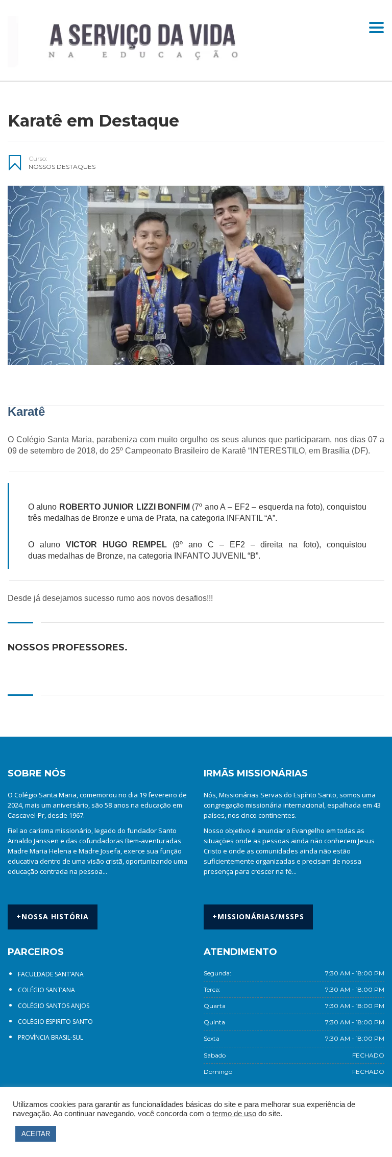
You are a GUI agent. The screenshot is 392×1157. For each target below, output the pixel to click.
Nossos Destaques (62, 166)
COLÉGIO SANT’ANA (46, 990)
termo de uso (234, 1114)
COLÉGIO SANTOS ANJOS (53, 1005)
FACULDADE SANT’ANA (51, 974)
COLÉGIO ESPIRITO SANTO (55, 1021)
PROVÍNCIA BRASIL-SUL (50, 1037)
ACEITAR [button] (35, 1134)
